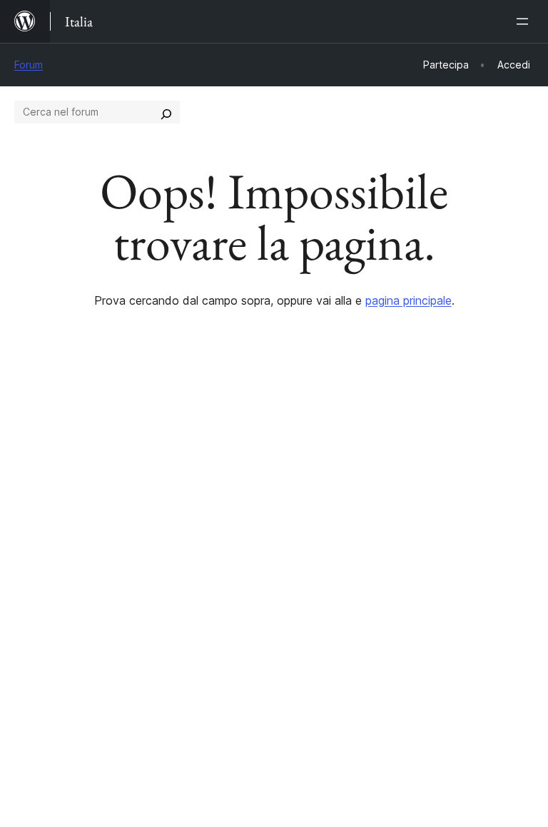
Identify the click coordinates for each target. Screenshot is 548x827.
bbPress (43, 631)
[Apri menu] (525, 21)
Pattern (167, 534)
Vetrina (166, 459)
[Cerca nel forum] (166, 112)
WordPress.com (62, 581)
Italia (60, 721)
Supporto (305, 484)
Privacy (34, 534)
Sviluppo (303, 509)
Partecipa (440, 459)
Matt (34, 606)
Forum (28, 65)
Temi (160, 484)
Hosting (34, 509)
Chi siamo (39, 459)
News (29, 484)
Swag (436, 534)
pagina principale (408, 300)
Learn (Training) (322, 459)
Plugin (163, 509)
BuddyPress (53, 657)
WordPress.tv (323, 534)
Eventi (431, 484)
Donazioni (448, 509)
